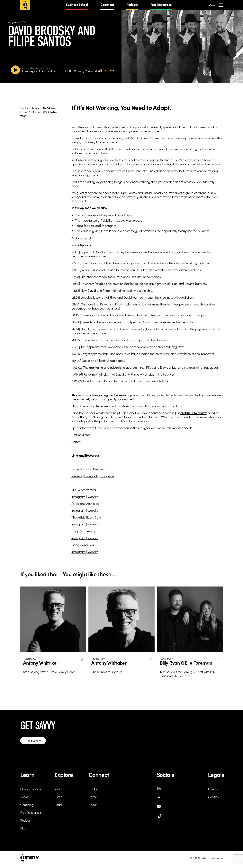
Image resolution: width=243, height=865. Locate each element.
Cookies (213, 796)
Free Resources (161, 4)
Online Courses (30, 788)
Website (76, 476)
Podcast (132, 4)
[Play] (16, 70)
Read (58, 804)
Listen (58, 796)
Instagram (107, 476)
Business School (77, 4)
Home (92, 796)
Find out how (33, 740)
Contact (93, 788)
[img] (112, 70)
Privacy (213, 788)
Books (24, 796)
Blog (23, 828)
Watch (58, 788)
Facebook (91, 476)
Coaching (107, 4)
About (92, 804)
